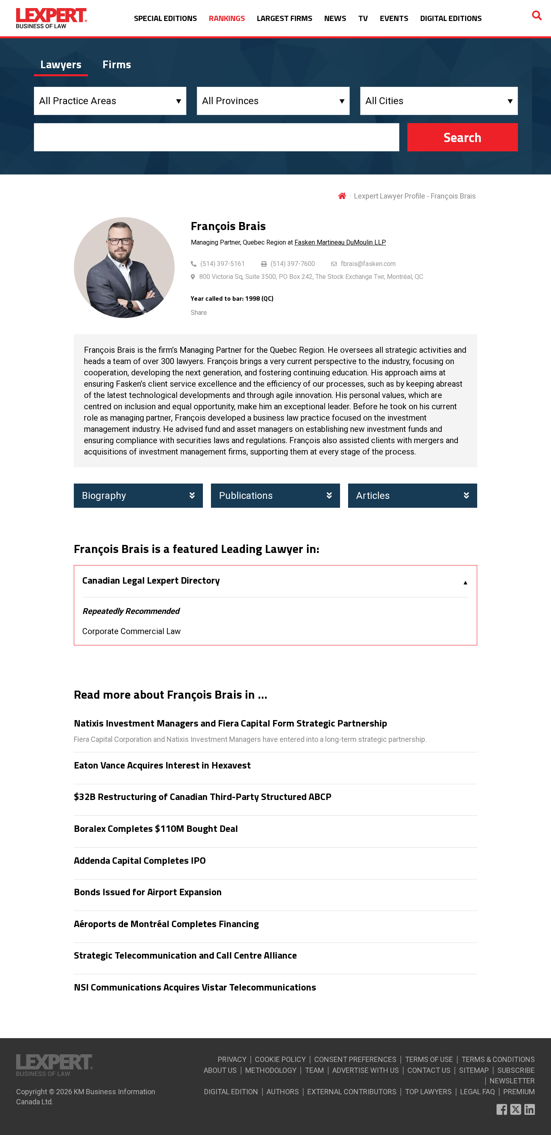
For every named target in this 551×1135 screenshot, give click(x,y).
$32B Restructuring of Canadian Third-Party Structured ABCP (203, 797)
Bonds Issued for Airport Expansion (148, 892)
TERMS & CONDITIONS (498, 1059)
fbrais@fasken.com (368, 264)
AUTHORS (283, 1091)
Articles (373, 495)
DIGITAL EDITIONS (451, 18)
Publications (246, 495)
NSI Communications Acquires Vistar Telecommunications (195, 987)
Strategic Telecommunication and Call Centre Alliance (185, 955)
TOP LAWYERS (428, 1091)
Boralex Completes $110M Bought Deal (156, 829)
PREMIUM (519, 1091)
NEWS (335, 18)
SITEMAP (474, 1070)
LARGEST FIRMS (284, 18)
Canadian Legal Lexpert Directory (151, 580)
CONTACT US (429, 1070)
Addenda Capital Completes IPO (140, 860)
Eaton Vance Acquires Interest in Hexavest (162, 765)
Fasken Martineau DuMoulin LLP (340, 242)
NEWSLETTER (512, 1080)
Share (199, 312)
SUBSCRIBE (516, 1070)
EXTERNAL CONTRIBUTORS (352, 1091)
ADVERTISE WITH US (365, 1070)
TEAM (314, 1070)
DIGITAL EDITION (231, 1091)
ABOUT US (220, 1070)
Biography (104, 495)
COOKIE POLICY (280, 1059)
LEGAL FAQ (477, 1091)
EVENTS (394, 18)
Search (463, 137)
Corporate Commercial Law (131, 631)
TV (363, 18)
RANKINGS (227, 18)
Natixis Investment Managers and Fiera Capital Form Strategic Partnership (230, 723)
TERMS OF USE (429, 1059)
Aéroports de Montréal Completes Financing (166, 924)
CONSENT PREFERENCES (355, 1059)
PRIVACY (232, 1059)
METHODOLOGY (270, 1070)
